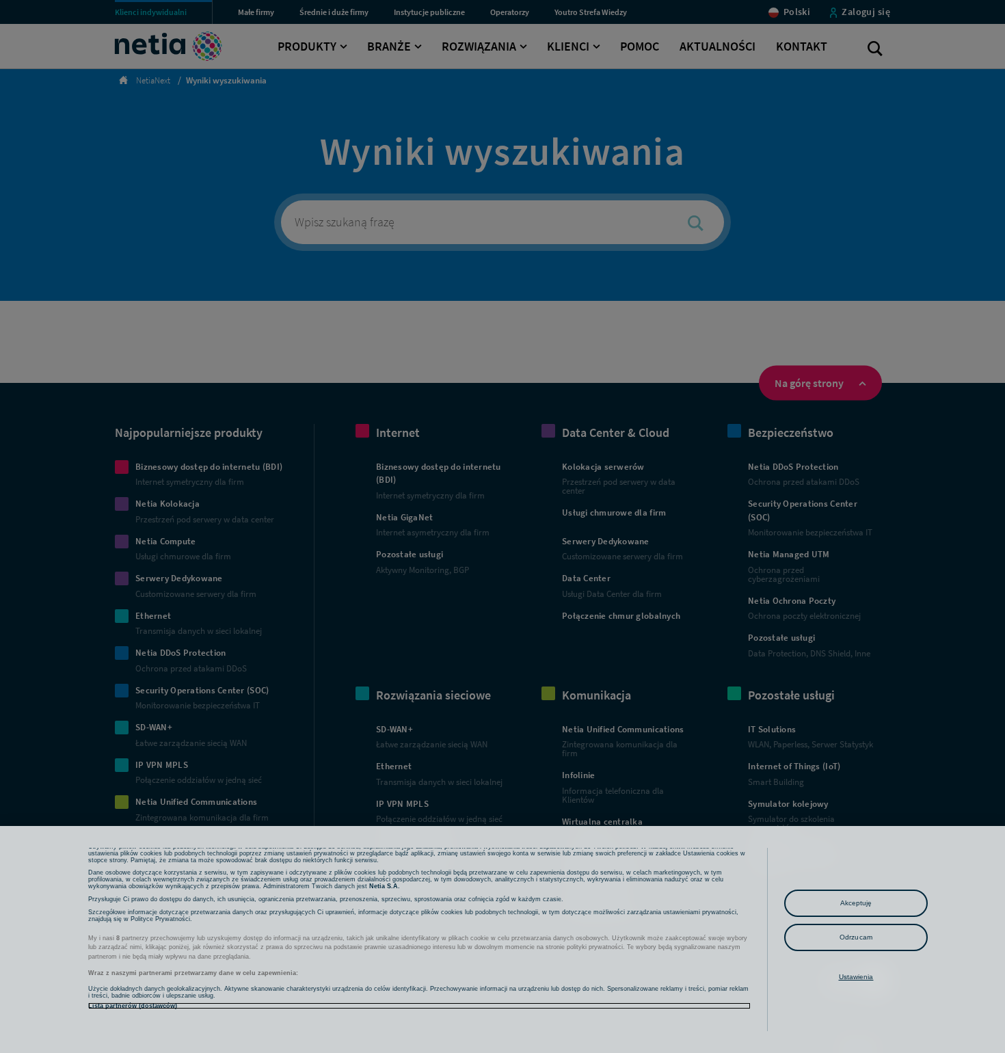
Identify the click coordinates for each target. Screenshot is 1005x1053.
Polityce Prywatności (160, 919)
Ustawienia (856, 977)
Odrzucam (856, 937)
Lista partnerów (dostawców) (132, 1005)
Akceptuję (856, 903)
